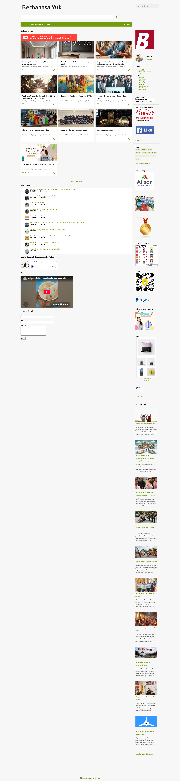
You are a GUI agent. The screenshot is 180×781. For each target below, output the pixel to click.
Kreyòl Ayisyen (144, 86)
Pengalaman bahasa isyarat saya (145, 423)
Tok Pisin (142, 88)
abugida (144, 149)
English (141, 70)
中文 (140, 75)
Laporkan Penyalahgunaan (144, 754)
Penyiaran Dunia (81, 17)
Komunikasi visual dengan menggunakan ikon (45, 249)
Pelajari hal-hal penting (37, 202)
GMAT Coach (139, 396)
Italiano (141, 84)
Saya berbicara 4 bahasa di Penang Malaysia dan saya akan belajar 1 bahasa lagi (57, 222)
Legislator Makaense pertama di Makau (43, 196)
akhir (137, 159)
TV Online (60, 17)
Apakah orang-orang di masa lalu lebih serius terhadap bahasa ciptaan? (54, 236)
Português (142, 81)
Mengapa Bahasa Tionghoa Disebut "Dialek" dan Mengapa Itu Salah (53, 189)
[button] (54, 70)
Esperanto (142, 79)
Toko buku (108, 17)
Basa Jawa (142, 90)
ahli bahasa (145, 156)
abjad (137, 149)
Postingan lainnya (76, 181)
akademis (153, 156)
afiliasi (138, 152)
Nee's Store (147, 381)
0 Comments (25, 69)
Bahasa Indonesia (145, 72)
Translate (150, 101)
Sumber (69, 17)
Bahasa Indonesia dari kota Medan (146, 561)
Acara (150, 149)
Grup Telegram (96, 17)
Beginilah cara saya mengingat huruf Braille (44, 242)
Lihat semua (126, 24)
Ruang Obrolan (47, 17)
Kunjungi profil (149, 59)
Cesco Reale (139, 391)
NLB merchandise (146, 379)
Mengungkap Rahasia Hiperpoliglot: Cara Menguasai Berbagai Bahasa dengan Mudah (145, 458)
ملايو (140, 73)
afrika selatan (152, 152)
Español (141, 77)
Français (142, 82)
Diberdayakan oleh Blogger (91, 778)
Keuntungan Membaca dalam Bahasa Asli (44, 209)
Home (24, 17)
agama (138, 156)
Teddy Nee (148, 56)
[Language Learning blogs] (145, 237)
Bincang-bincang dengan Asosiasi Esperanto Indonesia (48, 229)
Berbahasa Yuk (42, 7)
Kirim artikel (34, 17)
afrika (144, 152)
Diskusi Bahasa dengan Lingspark (41, 216)
